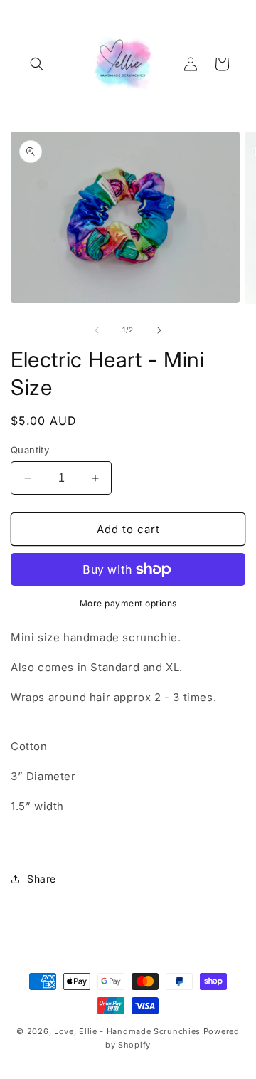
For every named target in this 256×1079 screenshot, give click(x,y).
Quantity (30, 450)
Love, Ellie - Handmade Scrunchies (127, 1031)
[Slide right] (159, 330)
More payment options (128, 603)
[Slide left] (96, 330)
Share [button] (41, 879)
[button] (37, 64)
